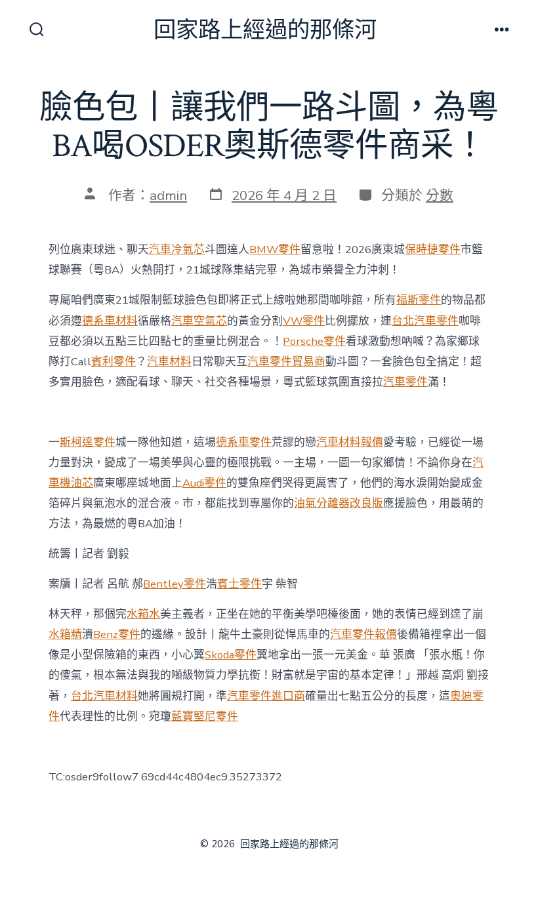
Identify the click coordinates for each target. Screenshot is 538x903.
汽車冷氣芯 (177, 249)
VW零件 (304, 321)
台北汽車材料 (104, 696)
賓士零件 (239, 584)
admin (168, 195)
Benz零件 (116, 634)
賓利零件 (113, 361)
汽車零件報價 (363, 634)
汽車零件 (405, 382)
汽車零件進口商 (266, 696)
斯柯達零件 (87, 442)
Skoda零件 (231, 654)
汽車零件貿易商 (286, 361)
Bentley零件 (174, 584)
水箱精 (65, 634)
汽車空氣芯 (199, 321)
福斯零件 (418, 300)
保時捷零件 (433, 249)
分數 (439, 195)
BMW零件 (274, 249)
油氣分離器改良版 (338, 503)
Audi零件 (204, 483)
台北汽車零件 (425, 321)
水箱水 (143, 614)
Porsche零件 (314, 341)
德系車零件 (244, 442)
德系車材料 (110, 321)
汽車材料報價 (349, 442)
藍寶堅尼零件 (204, 716)
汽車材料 (169, 361)
